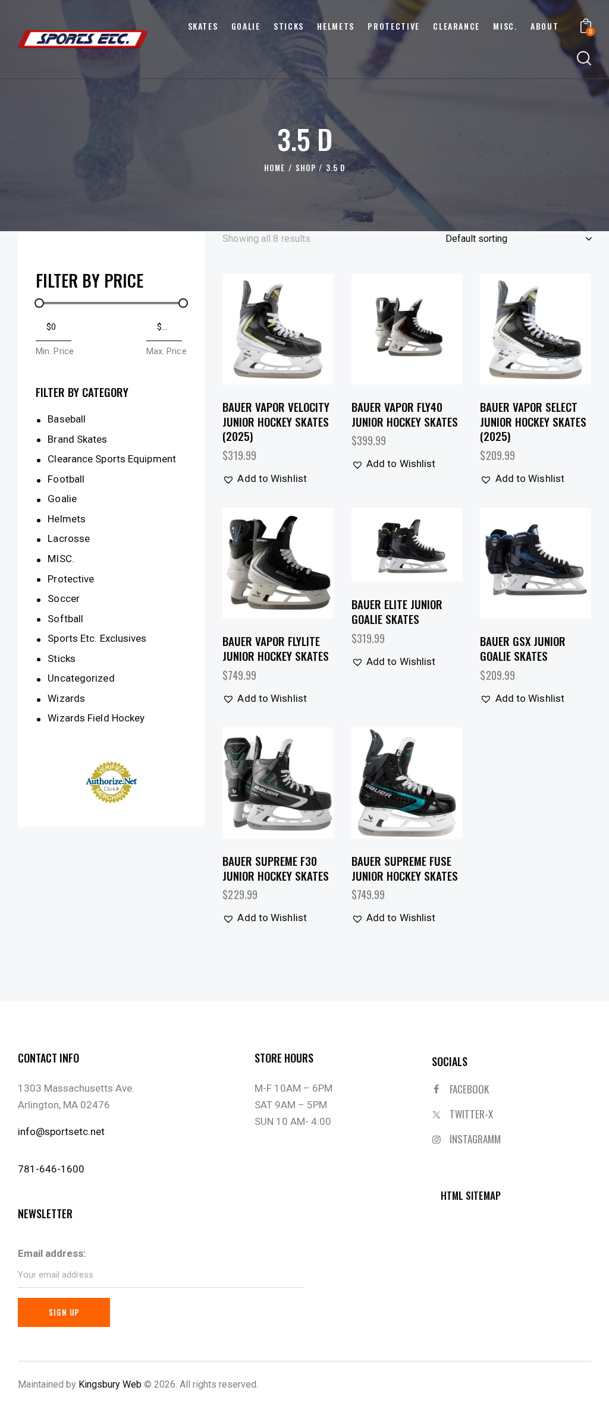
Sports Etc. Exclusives (97, 638)
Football (66, 479)
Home (274, 168)
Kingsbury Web (110, 1384)
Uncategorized (81, 678)
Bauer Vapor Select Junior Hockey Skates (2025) (533, 421)
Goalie (62, 499)
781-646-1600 (51, 1169)
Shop (306, 168)
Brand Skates (77, 439)
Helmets (67, 519)
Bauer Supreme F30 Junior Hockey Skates (275, 867)
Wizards (66, 698)
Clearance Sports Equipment (112, 459)
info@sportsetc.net (61, 1131)
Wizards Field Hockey (96, 718)
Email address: (52, 1253)
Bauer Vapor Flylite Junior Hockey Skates (275, 648)
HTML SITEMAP (471, 1195)
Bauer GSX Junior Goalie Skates (523, 648)
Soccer (64, 598)
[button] (245, 329)
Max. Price (166, 351)
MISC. (61, 559)
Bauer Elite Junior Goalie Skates (396, 611)
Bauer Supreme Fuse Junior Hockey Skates (404, 867)
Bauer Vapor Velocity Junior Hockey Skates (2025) (275, 421)
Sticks (62, 658)
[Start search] (584, 58)
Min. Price (55, 351)
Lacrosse (69, 538)
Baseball (67, 419)
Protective (71, 579)
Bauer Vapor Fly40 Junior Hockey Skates (404, 413)
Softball (65, 619)
